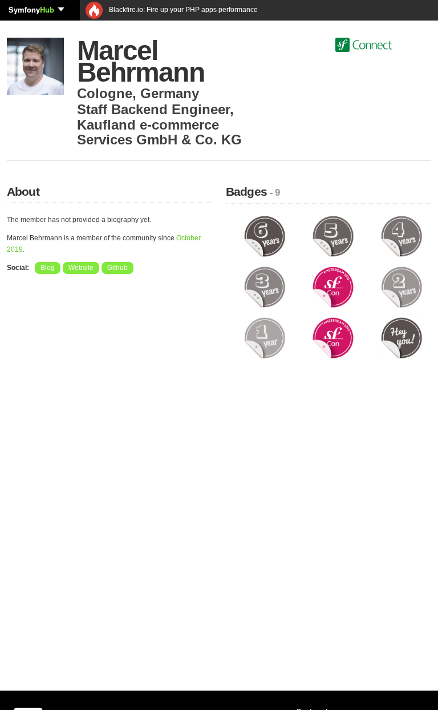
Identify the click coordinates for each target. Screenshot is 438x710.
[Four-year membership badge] (401, 236)
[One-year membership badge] (265, 337)
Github (117, 268)
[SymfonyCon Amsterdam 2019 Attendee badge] (333, 337)
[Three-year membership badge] (265, 287)
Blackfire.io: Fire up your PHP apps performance (182, 10)
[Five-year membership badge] (333, 236)
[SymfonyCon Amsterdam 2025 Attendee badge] (333, 287)
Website (81, 268)
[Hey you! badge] (401, 337)
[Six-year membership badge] (265, 236)
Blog (47, 268)
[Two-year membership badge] (401, 287)
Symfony (31, 9)
